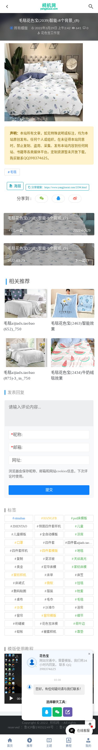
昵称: (16, 434)
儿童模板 (20, 534)
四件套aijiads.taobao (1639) (80, 543)
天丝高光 (80, 559)
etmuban (20, 518)
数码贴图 (20, 591)
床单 (50, 575)
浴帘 (80, 607)
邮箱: (16, 447)
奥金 (20, 567)
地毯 (80, 551)
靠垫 (80, 632)
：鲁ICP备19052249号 (37, 727)
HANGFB (50, 518)
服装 (50, 591)
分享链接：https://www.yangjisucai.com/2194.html (59, 187)
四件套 (50, 543)
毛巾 (50, 599)
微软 (50, 583)
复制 (20, 559)
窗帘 (20, 615)
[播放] (11, 698)
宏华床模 (50, 567)
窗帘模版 (50, 615)
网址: (16, 460)
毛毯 (13, 172)
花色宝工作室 (50, 33)
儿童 (80, 526)
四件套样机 (20, 551)
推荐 (29, 746)
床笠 (80, 575)
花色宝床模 (50, 624)
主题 (49, 746)
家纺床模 (80, 567)
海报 (17, 186)
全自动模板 (50, 534)
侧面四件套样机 (50, 526)
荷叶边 (80, 624)
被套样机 (50, 632)
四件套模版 (50, 551)
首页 (10, 746)
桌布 (20, 599)
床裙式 (20, 583)
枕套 (80, 591)
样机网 (55, 722)
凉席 (80, 534)
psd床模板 (80, 518)
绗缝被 (20, 624)
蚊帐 (20, 632)
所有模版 (20, 28)
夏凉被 (50, 559)
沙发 (20, 607)
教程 (69, 746)
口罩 (20, 543)
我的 (88, 746)
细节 (80, 615)
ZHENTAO (20, 526)
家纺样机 (20, 575)
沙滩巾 (50, 607)
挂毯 (80, 583)
